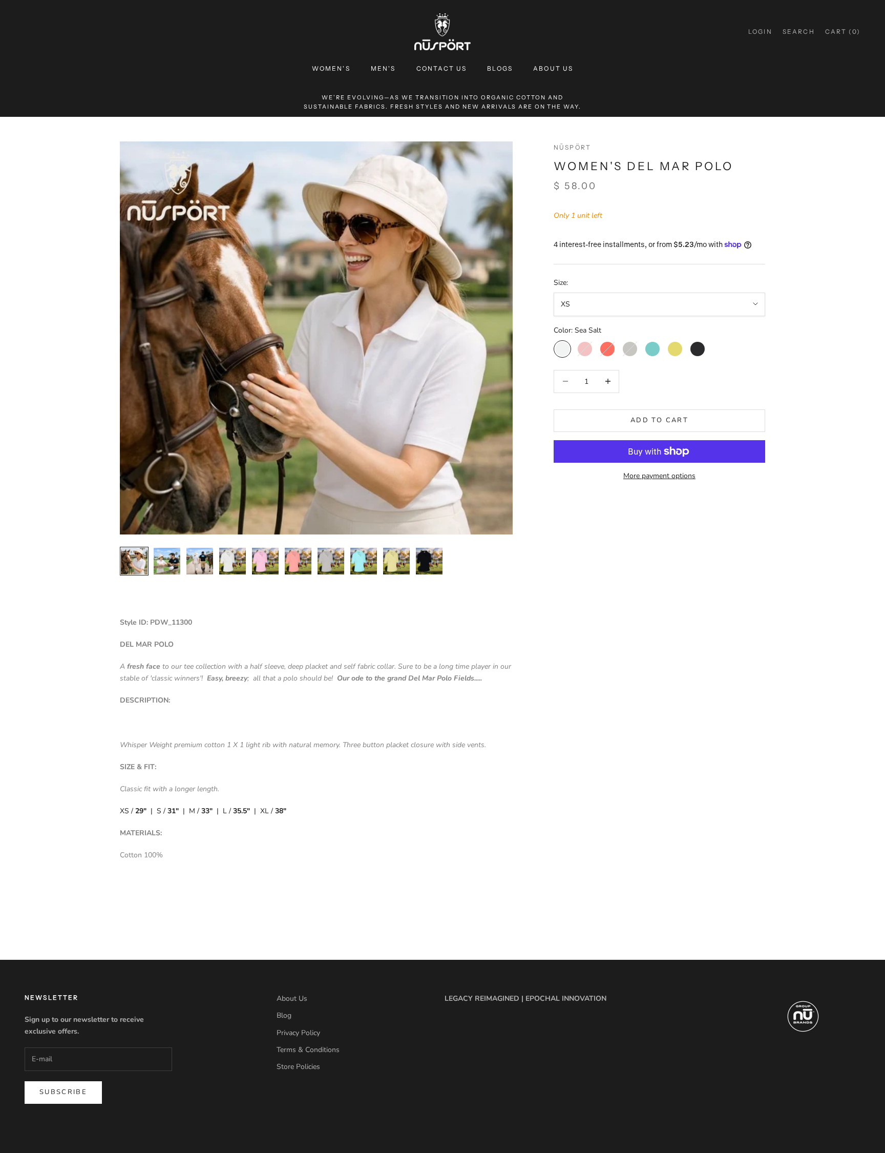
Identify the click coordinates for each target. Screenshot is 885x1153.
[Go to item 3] (199, 561)
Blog (284, 1015)
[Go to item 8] (363, 561)
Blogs (500, 68)
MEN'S (383, 68)
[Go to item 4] (232, 561)
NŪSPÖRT (572, 147)
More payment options (659, 476)
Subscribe (63, 1092)
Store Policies (298, 1067)
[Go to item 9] (396, 561)
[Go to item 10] (429, 561)
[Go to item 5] (265, 561)
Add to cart (659, 420)
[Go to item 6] (298, 561)
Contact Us (441, 68)
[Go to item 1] (134, 561)
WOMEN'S (331, 68)
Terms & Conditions (308, 1050)
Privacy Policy (298, 1033)
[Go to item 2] (167, 561)
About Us (553, 68)
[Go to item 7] (331, 561)
